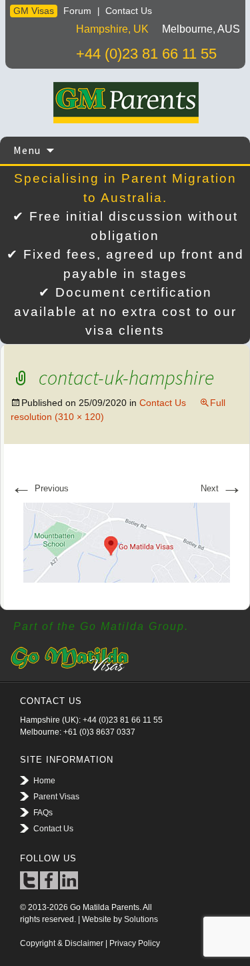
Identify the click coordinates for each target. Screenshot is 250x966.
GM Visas (33, 10)
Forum (77, 10)
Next (222, 488)
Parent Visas (56, 796)
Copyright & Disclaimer (61, 943)
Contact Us (128, 10)
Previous (40, 488)
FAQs (43, 812)
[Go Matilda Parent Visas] (125, 103)
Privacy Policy (134, 943)
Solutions (141, 919)
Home (44, 780)
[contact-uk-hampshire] (126, 542)
